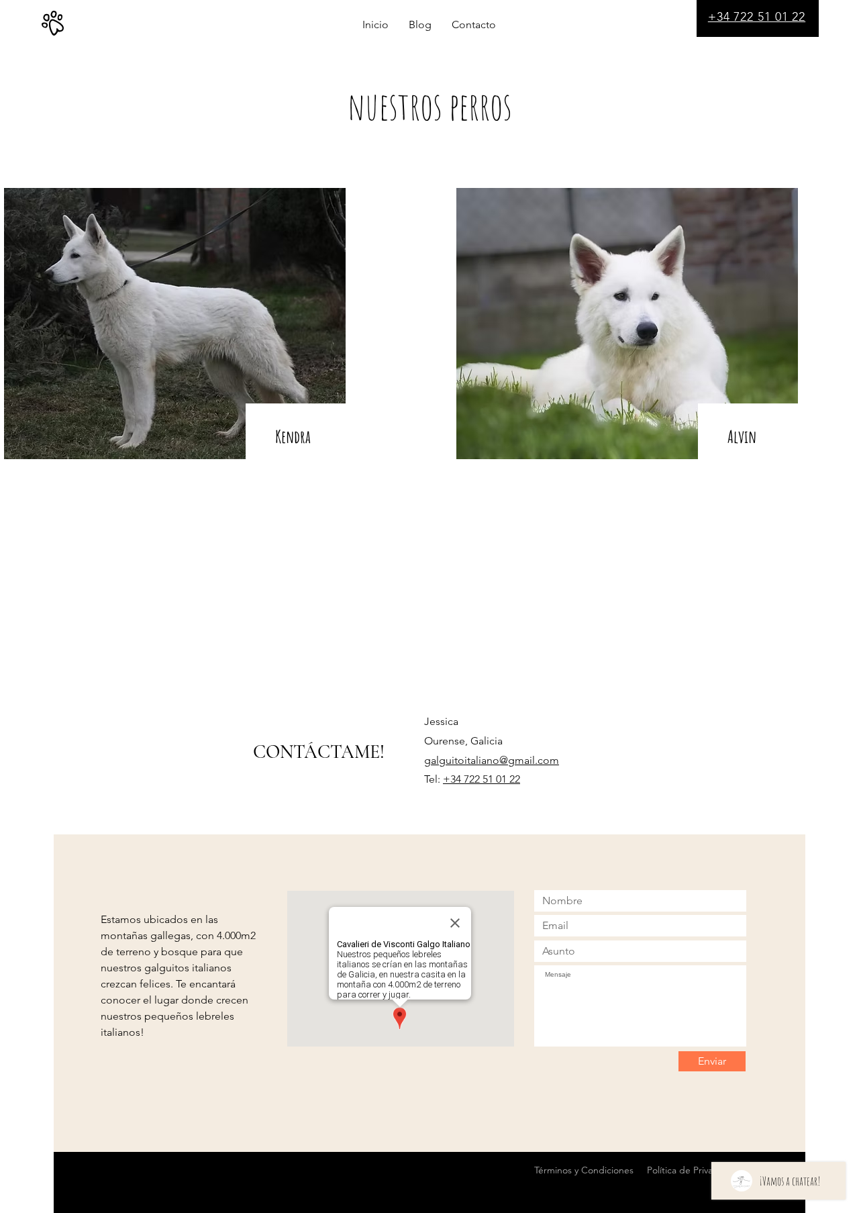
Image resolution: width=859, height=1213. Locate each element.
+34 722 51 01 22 (481, 779)
